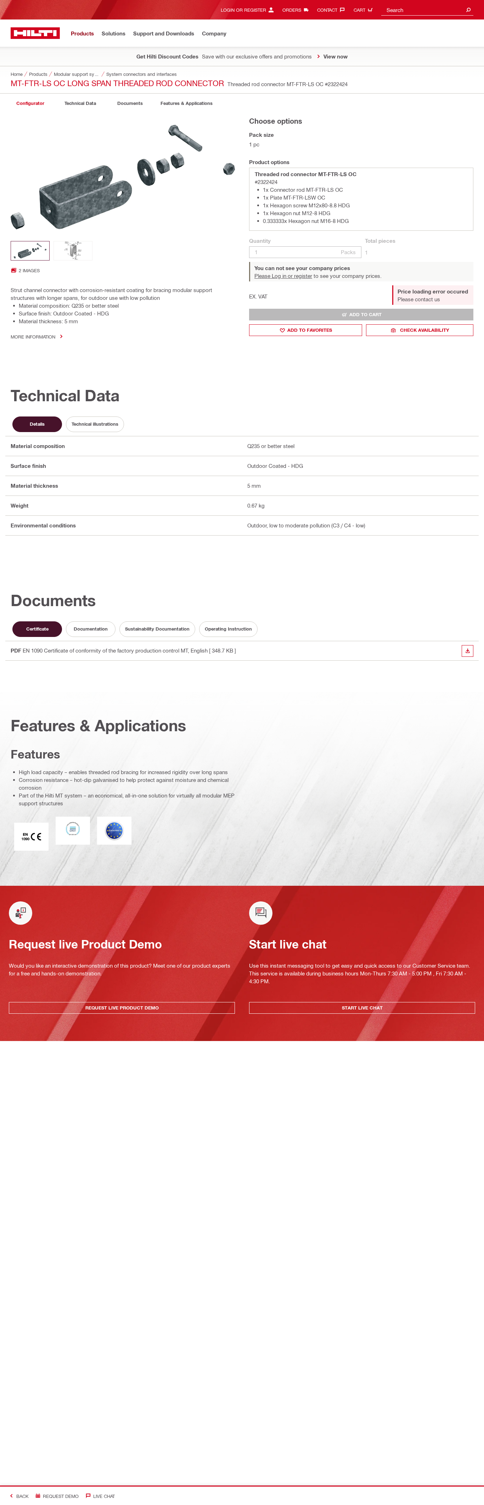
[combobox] (427, 10)
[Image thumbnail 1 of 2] (30, 251)
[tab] (30, 103)
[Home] (35, 33)
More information (33, 336)
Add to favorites (309, 330)
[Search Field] (468, 10)
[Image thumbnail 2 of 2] (73, 251)
